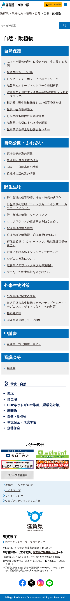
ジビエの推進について (21, 258)
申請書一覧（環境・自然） (24, 344)
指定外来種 (14, 313)
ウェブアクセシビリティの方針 (22, 500)
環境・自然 (33, 13)
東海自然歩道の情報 (20, 153)
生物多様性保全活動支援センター (28, 129)
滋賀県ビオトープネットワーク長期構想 (33, 85)
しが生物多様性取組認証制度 (25, 116)
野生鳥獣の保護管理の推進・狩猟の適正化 (34, 197)
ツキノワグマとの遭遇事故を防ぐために (33, 221)
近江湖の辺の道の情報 (21, 173)
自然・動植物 (52, 13)
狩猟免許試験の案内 (20, 228)
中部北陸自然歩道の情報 (22, 160)
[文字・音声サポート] (21, 5)
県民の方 (17, 13)
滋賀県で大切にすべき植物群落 (27, 122)
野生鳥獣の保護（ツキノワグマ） (28, 214)
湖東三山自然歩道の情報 (22, 166)
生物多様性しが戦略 (20, 72)
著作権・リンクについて (19, 485)
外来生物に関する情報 (21, 296)
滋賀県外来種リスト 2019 (23, 320)
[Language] (27, 5)
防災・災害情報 (54, 4)
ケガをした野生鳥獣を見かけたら (28, 272)
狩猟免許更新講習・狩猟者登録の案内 (31, 234)
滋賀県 (4, 13)
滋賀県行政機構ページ (45, 552)
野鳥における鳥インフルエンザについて (33, 252)
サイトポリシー (14, 495)
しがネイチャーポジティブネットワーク (33, 78)
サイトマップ (12, 490)
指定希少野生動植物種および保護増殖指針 (34, 102)
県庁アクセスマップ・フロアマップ (25, 542)
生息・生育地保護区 (20, 109)
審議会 (11, 368)
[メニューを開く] (65, 4)
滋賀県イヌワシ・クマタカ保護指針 (30, 265)
